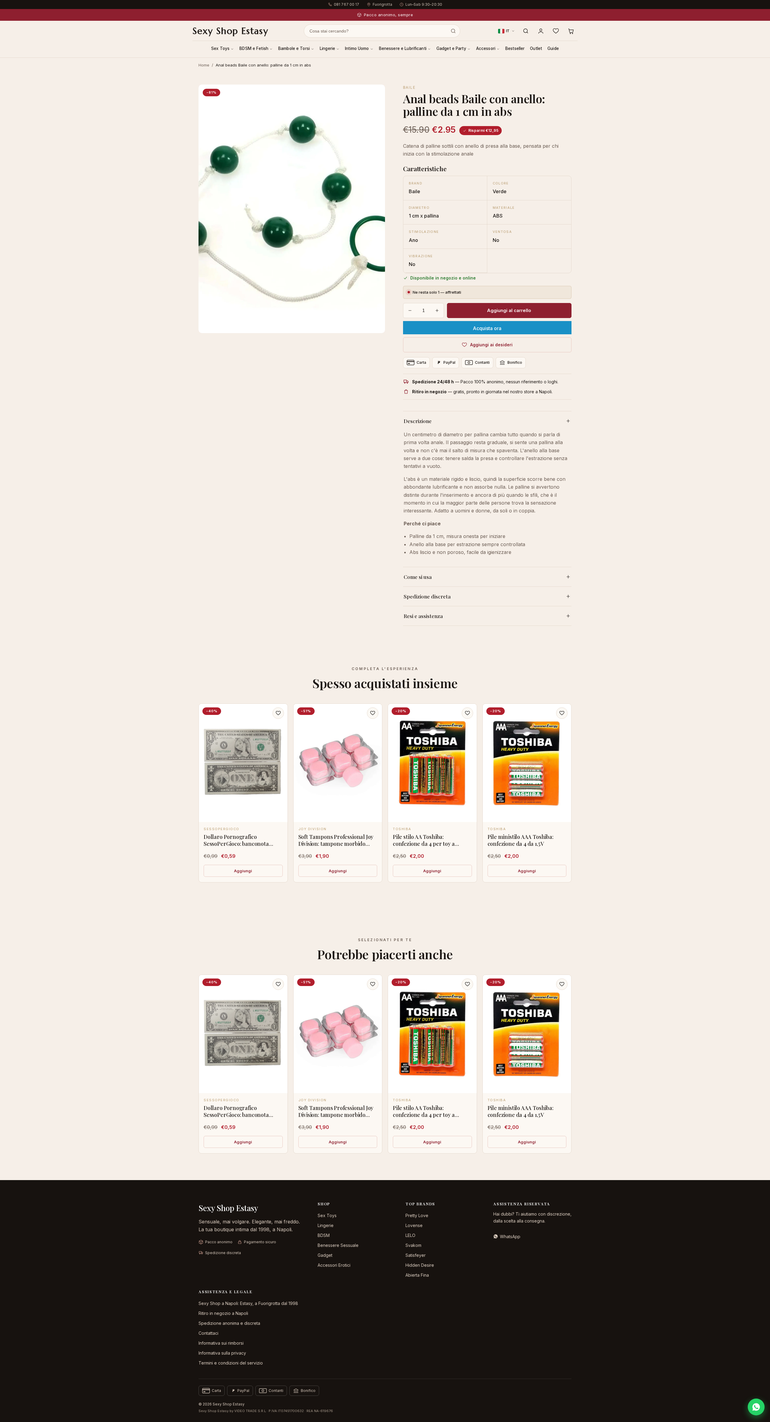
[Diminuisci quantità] (410, 310)
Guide (553, 48)
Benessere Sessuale (338, 1245)
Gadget (325, 1255)
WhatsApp (510, 1236)
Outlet (536, 48)
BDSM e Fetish (253, 48)
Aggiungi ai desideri (491, 344)
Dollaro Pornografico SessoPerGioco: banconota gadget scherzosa (236, 844)
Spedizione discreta (427, 596)
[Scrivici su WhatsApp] (756, 1407)
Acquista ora (487, 328)
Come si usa (418, 576)
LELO (410, 1235)
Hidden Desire (419, 1265)
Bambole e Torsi (294, 48)
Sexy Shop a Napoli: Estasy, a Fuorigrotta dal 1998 (248, 1303)
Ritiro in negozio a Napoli (223, 1313)
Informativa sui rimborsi (221, 1343)
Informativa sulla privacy (222, 1353)
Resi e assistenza (423, 616)
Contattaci (208, 1333)
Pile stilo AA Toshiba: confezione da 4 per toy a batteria (424, 844)
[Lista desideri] (555, 31)
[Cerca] (525, 31)
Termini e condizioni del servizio (231, 1362)
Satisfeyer (415, 1255)
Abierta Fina (417, 1275)
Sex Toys (220, 48)
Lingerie (327, 48)
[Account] (540, 31)
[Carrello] (571, 31)
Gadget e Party (451, 48)
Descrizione (418, 421)
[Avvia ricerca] (453, 31)
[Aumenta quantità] (437, 310)
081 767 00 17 (346, 4)
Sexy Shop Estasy (230, 31)
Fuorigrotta (382, 4)
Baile (409, 87)
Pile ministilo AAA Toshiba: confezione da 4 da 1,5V (520, 840)
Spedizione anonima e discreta (229, 1323)
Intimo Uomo (357, 48)
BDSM (324, 1235)
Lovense (414, 1225)
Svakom (413, 1245)
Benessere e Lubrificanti (403, 48)
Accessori (485, 48)
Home (204, 65)
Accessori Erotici (334, 1265)
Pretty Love (416, 1215)
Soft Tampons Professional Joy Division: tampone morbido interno (336, 844)
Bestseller (515, 48)
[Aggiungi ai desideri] (278, 713)
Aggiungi (243, 870)
